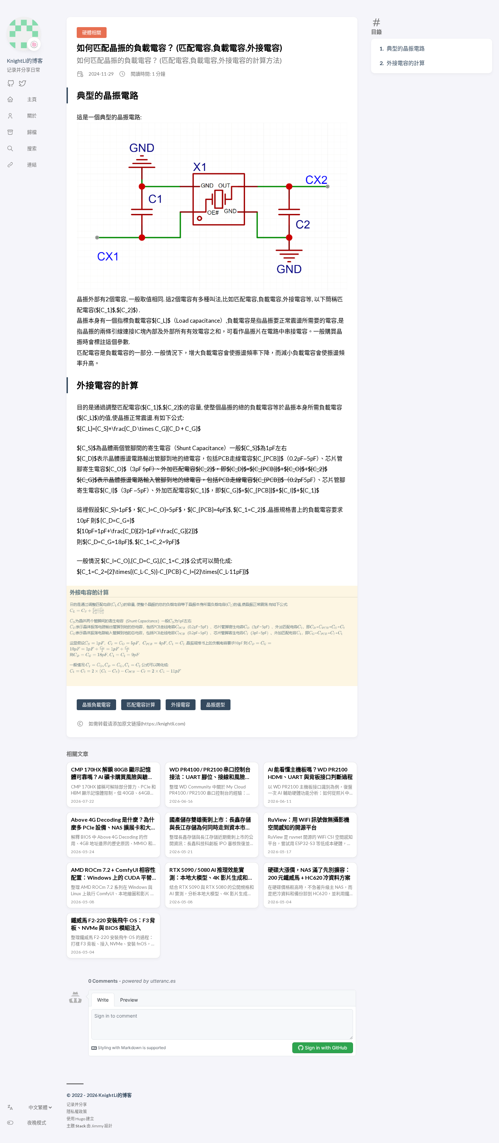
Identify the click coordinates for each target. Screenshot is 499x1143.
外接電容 (180, 704)
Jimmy (97, 1125)
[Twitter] (22, 85)
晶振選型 (215, 704)
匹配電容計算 (141, 704)
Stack (80, 1125)
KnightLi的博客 (25, 60)
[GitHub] (11, 85)
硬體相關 (91, 32)
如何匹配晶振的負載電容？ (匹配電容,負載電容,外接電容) (179, 48)
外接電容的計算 (406, 63)
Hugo (80, 1118)
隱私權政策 (77, 1111)
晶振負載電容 (96, 704)
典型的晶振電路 (406, 48)
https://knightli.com (163, 723)
